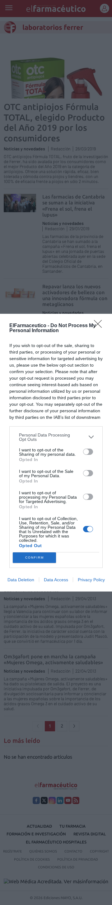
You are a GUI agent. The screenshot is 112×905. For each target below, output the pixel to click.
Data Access (56, 579)
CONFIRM (34, 557)
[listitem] (56, 437)
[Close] (100, 326)
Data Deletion (20, 579)
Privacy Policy (91, 579)
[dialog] (56, 453)
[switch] (88, 452)
